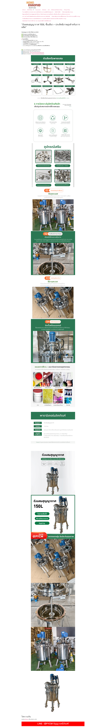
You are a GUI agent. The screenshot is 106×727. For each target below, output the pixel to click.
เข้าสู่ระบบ (27, 719)
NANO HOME (57, 12)
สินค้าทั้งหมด (29, 9)
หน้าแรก (24, 9)
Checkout (44, 9)
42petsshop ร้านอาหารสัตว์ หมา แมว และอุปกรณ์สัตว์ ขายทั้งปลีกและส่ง (36, 20)
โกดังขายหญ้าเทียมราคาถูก (67, 12)
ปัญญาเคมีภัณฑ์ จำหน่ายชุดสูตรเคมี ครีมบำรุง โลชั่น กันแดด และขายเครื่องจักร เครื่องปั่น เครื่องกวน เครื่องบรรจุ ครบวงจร (46, 14)
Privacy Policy (67, 9)
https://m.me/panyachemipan (38, 53)
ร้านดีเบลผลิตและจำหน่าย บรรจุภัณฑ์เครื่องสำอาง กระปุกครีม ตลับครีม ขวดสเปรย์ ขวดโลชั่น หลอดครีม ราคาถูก (44, 18)
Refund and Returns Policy (56, 9)
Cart (49, 9)
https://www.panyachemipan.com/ (37, 52)
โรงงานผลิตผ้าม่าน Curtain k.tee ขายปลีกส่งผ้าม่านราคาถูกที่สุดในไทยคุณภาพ (37, 12)
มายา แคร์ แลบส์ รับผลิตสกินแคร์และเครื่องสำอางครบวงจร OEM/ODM (36, 16)
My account (38, 9)
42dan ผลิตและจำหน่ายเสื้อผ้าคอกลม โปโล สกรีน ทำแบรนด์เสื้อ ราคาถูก (66, 16)
